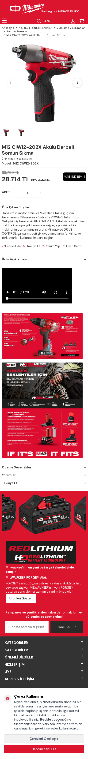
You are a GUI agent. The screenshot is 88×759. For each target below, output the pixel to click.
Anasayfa (8, 28)
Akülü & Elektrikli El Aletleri (35, 28)
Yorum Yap (52, 246)
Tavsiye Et (33, 246)
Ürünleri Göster (20, 598)
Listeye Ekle (12, 246)
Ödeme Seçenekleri (17, 467)
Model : (20, 163)
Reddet (46, 719)
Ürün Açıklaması (14, 259)
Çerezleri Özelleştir (44, 739)
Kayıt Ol (64, 627)
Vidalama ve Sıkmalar (71, 28)
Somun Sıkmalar (17, 31)
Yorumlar (9, 475)
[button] (10, 82)
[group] (44, 83)
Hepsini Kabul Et (44, 749)
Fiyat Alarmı (73, 246)
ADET (6, 192)
